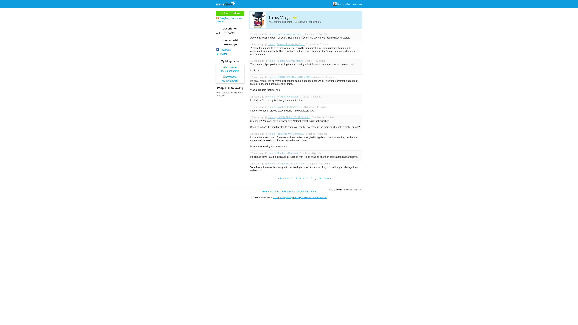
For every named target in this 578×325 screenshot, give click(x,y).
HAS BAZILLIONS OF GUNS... (293, 117)
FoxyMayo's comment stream (229, 20)
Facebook (225, 49)
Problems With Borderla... (291, 134)
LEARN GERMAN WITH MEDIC (294, 77)
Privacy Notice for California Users (310, 197)
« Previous (284, 178)
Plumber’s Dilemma (287, 153)
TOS (275, 197)
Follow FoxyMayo (230, 13)
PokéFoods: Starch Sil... (290, 107)
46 (320, 178)
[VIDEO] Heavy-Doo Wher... (292, 163)
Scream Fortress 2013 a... (291, 44)
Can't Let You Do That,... (290, 34)
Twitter (223, 54)
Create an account (354, 4)
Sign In (340, 4)
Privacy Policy (286, 197)
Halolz (271, 34)
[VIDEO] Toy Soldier (288, 96)
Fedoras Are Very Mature (290, 61)
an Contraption (345, 190)
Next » (327, 178)
